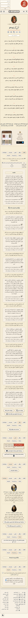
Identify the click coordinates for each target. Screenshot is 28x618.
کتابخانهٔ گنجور (15, 597)
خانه (23, 592)
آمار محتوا (5, 600)
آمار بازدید (5, 604)
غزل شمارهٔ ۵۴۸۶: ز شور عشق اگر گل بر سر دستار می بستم (21, 124)
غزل (12, 164)
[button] (26, 11)
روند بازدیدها (14, 155)
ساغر (17, 596)
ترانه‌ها (20, 155)
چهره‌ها (5, 597)
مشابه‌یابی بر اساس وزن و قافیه (15, 526)
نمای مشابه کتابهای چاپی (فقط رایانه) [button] (15, 414)
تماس (6, 607)
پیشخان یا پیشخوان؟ (17, 608)
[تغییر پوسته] (2, 615)
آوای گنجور (16, 602)
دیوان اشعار (14, 24)
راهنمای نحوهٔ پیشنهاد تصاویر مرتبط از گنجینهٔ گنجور (14, 454)
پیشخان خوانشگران (17, 605)
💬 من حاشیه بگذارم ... (10, 574)
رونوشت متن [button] (20, 410)
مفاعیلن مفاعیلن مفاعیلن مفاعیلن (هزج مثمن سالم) (13, 163)
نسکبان (17, 610)
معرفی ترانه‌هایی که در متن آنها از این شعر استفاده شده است (14, 541)
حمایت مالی (5, 599)
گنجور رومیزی (16, 594)
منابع (6, 605)
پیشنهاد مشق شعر (14, 470)
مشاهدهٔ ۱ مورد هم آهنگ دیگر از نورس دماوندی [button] (15, 522)
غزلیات (9, 24)
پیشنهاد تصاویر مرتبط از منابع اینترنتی (15, 451)
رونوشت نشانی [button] (9, 410)
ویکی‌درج (11, 166)
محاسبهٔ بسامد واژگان (15, 429)
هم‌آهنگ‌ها (5, 152)
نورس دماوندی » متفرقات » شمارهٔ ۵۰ (14, 513)
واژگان (20, 152)
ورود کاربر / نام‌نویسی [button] (15, 11)
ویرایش (8, 203)
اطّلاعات (24, 152)
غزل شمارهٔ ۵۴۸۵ (14, 27)
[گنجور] (24, 4)
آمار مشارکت (4, 602)
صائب (19, 24)
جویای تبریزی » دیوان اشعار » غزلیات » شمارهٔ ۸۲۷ (14, 492)
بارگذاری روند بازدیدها (14, 558)
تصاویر (15, 152)
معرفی (5, 592)
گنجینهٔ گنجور (16, 599)
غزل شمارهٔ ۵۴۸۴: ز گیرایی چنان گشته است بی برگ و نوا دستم (6, 124)
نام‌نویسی (7, 578)
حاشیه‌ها (8, 155)
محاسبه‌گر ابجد (15, 601)
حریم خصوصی (4, 609)
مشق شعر (10, 152)
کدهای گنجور (16, 592)
